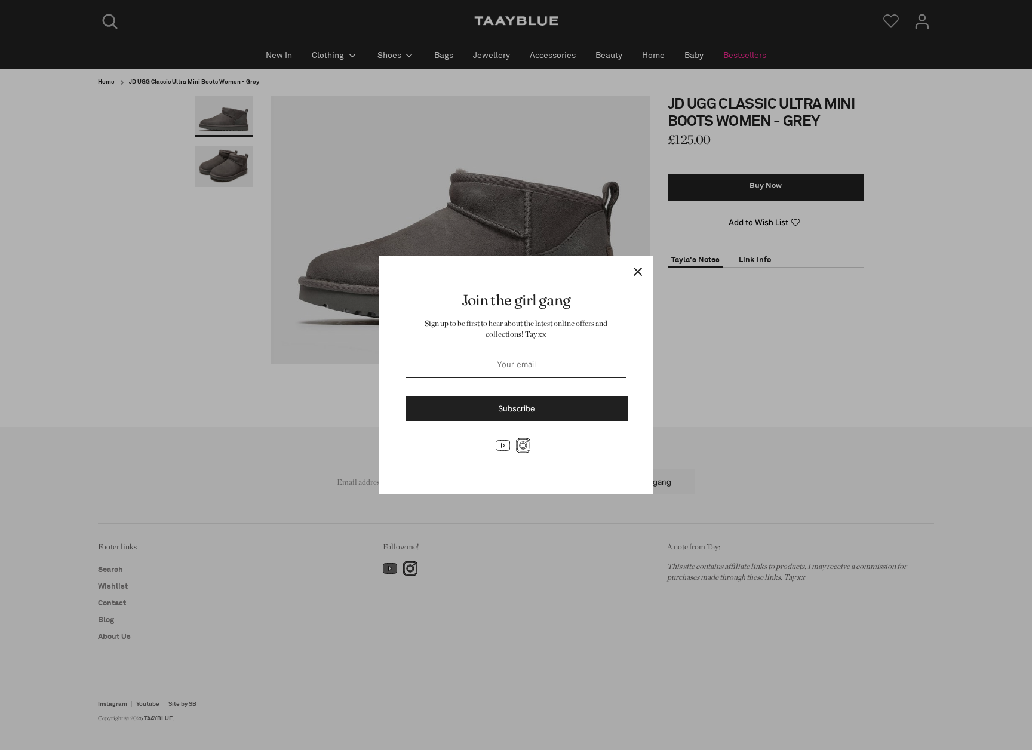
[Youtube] (503, 445)
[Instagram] (523, 445)
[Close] (638, 271)
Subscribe (516, 408)
